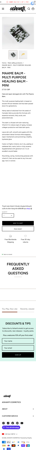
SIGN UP (18, 355)
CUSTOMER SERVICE (10, 416)
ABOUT (4, 409)
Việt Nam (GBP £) (10, 434)
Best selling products (15, 63)
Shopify (29, 438)
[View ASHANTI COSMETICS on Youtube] (21, 423)
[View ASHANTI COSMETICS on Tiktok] (8, 423)
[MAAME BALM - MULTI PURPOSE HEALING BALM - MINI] (13, 54)
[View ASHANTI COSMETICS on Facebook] (12, 423)
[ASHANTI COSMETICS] (18, 9)
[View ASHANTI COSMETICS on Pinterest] (17, 423)
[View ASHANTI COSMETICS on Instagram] (3, 423)
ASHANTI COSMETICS (11, 402)
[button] (28, 8)
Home (4, 63)
